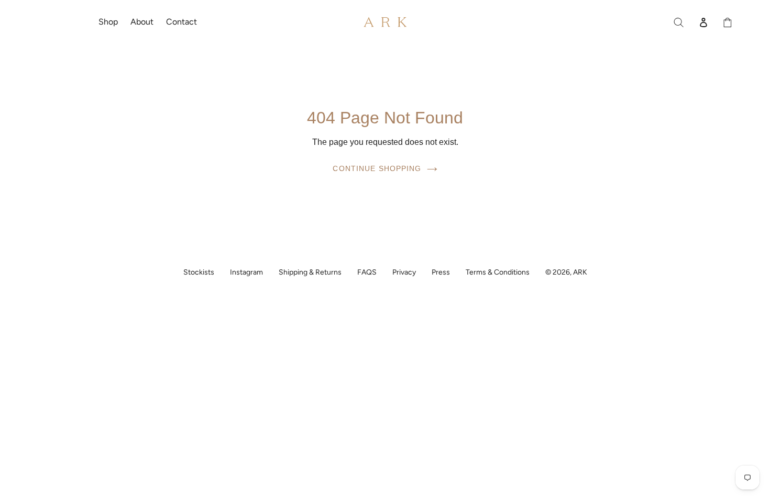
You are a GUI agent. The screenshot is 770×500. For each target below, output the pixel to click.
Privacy (404, 272)
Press (441, 272)
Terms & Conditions (498, 272)
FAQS (367, 272)
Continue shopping (377, 168)
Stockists (198, 272)
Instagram (246, 272)
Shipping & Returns (310, 272)
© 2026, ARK (566, 272)
